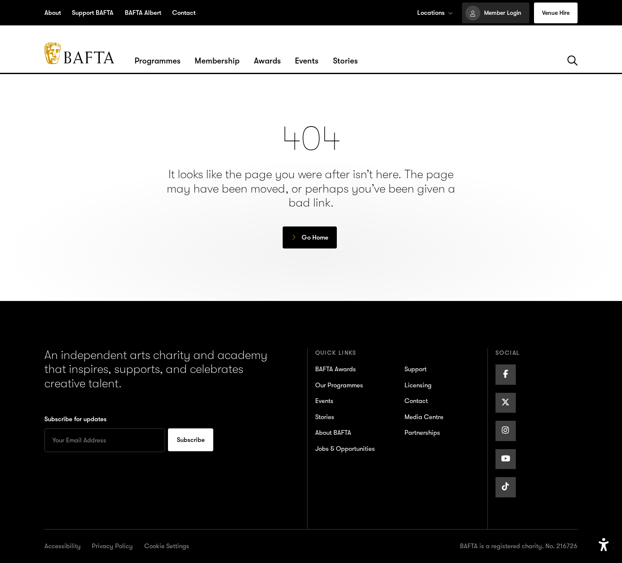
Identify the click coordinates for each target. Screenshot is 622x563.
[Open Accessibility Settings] (604, 545)
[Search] (572, 61)
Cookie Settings (166, 546)
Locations (431, 13)
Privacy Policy (112, 546)
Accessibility (62, 546)
